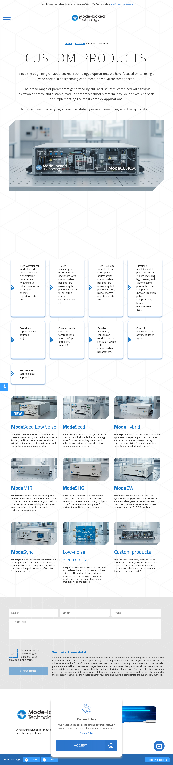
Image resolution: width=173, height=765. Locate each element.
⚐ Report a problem (157, 760)
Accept (80, 745)
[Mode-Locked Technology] (86, 18)
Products (80, 43)
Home (68, 43)
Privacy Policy (86, 733)
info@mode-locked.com (122, 4)
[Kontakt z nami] (159, 746)
